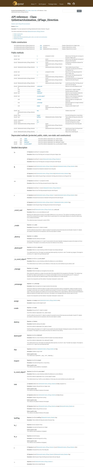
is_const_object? (28, 143)
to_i (37, 120)
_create (38, 89)
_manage (39, 99)
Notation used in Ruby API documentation (20, 24)
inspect (38, 115)
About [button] (33, 4)
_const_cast (39, 86)
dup (38, 110)
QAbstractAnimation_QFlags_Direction (51, 159)
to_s (38, 122)
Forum (61, 4)
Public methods (17, 35)
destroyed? (26, 142)
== (37, 72)
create (25, 138)
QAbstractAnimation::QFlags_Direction (35, 31)
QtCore (16, 26)
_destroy (39, 91)
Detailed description (18, 38)
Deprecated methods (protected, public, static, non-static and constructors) (30, 37)
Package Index (52, 4)
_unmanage (39, 102)
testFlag (38, 117)
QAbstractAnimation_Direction (61, 173)
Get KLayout (42, 4)
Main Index (28, 10)
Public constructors (18, 34)
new (41, 45)
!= (37, 56)
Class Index (34, 10)
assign (38, 105)
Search (79, 11)
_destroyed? (39, 93)
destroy (26, 140)
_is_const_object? (41, 96)
